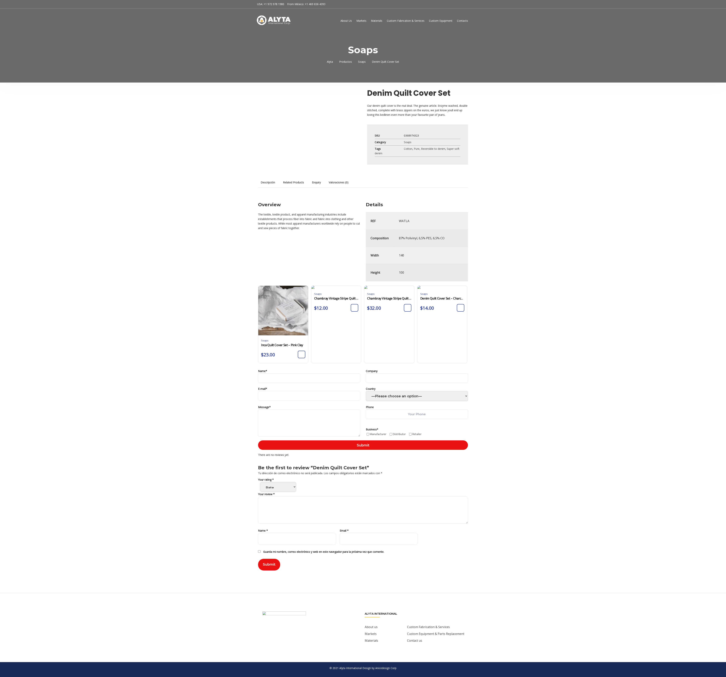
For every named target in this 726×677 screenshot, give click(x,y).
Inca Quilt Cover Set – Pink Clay (282, 345)
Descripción (268, 182)
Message (264, 407)
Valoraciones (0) (338, 182)
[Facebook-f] (283, 634)
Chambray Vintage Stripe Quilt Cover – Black (389, 298)
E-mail (262, 389)
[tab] (268, 182)
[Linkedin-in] (294, 634)
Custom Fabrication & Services (405, 20)
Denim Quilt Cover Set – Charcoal (442, 298)
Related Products (293, 182)
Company (372, 371)
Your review (266, 494)
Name (262, 371)
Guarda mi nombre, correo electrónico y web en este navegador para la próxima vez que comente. (323, 551)
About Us (346, 20)
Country (370, 389)
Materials (376, 20)
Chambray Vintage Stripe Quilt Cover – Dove (336, 298)
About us (371, 627)
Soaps (407, 142)
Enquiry (316, 182)
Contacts (462, 20)
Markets (361, 20)
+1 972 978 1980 (274, 4)
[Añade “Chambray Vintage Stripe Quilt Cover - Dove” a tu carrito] (354, 308)
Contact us (414, 640)
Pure (417, 149)
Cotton (408, 149)
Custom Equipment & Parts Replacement (435, 634)
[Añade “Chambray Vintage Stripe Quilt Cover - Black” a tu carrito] (407, 308)
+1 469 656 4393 (315, 4)
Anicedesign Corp (385, 668)
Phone (370, 407)
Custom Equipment (440, 20)
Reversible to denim (433, 149)
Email (344, 530)
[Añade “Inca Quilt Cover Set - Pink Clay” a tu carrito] (301, 354)
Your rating (266, 479)
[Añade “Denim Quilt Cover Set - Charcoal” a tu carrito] (460, 308)
